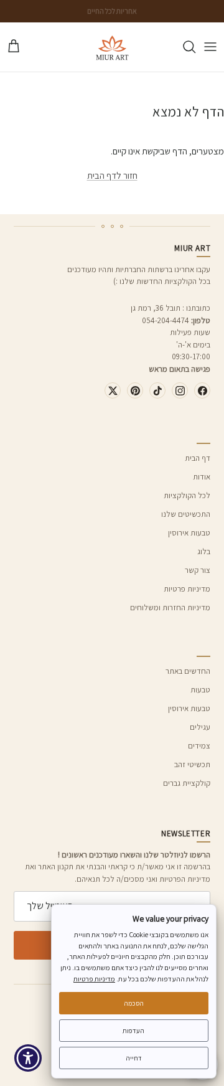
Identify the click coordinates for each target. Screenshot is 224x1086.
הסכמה (134, 1003)
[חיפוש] (183, 46)
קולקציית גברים (186, 783)
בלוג (203, 551)
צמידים (199, 745)
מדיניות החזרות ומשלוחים (170, 607)
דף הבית (197, 458)
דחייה (134, 1058)
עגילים (200, 727)
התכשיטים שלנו (185, 514)
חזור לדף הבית (112, 175)
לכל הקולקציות (187, 495)
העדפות (133, 1030)
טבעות (200, 689)
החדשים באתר (188, 671)
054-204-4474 (165, 320)
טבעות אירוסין (189, 532)
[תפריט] (210, 46)
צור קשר (197, 570)
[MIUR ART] (112, 47)
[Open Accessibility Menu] (28, 1058)
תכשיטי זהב (192, 764)
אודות (201, 476)
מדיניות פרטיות (187, 588)
